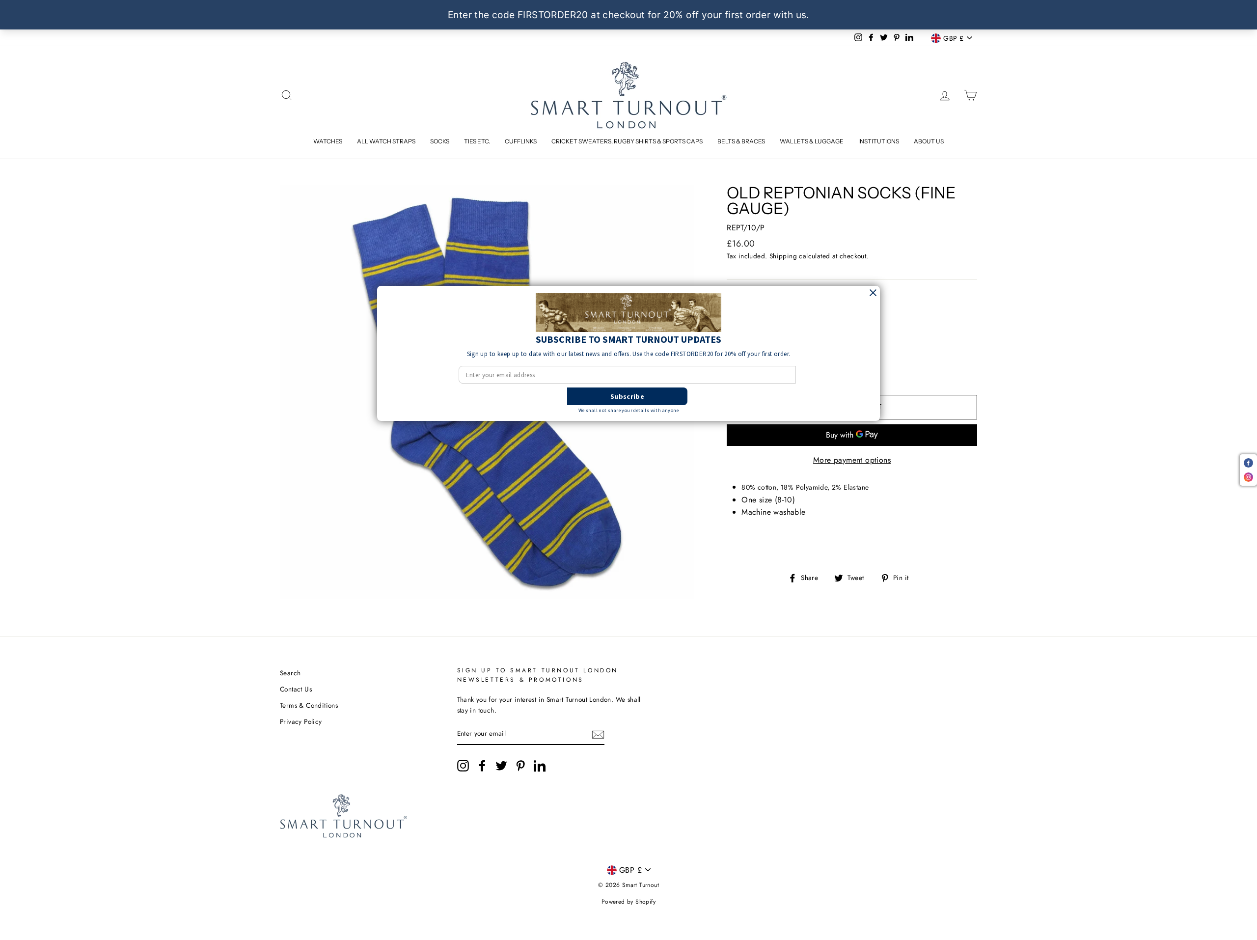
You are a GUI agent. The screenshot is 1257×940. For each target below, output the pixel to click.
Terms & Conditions (309, 705)
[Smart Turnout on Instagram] (463, 766)
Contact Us (296, 689)
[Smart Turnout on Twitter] (501, 766)
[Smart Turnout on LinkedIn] (540, 766)
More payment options (852, 460)
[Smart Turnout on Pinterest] (520, 766)
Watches (327, 141)
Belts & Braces (741, 141)
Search (290, 673)
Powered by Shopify (628, 901)
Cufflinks (521, 141)
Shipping (783, 256)
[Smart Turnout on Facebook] (482, 766)
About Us (929, 141)
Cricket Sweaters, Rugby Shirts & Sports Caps (627, 141)
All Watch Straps (386, 141)
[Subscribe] (598, 734)
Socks (439, 141)
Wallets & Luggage (812, 141)
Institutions (878, 141)
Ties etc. (477, 141)
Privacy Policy (301, 721)
